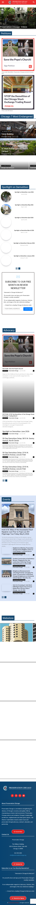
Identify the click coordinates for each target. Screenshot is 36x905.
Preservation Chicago (13, 370)
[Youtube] (23, 795)
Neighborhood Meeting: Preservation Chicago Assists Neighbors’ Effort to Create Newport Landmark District (23, 549)
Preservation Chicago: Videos (13, 27)
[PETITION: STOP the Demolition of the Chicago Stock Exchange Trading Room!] (18, 396)
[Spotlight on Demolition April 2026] (6, 222)
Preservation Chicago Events (8, 526)
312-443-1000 (18, 853)
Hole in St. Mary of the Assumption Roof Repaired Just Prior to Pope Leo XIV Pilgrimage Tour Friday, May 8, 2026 (17, 532)
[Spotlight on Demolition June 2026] (6, 196)
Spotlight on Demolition (15, 187)
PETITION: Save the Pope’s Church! (13, 368)
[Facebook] (12, 795)
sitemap (18, 860)
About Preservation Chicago (11, 803)
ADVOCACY (5, 370)
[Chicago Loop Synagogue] (14, 162)
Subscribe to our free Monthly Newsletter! (15, 868)
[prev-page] (17, 268)
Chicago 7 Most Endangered (17, 116)
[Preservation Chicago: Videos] (18, 18)
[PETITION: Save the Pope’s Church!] (18, 351)
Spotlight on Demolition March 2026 (24, 230)
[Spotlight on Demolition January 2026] (6, 260)
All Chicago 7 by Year (7, 131)
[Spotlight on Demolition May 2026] (6, 209)
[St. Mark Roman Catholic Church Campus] (18, 146)
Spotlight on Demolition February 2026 (24, 243)
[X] (19, 795)
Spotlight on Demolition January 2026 (24, 256)
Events (6, 499)
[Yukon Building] (18, 129)
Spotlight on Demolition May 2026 (24, 205)
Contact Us (5, 834)
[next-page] (19, 268)
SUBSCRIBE (28, 309)
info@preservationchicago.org (18, 855)
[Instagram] (16, 795)
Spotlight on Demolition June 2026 (24, 192)
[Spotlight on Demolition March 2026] (6, 235)
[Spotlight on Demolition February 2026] (6, 247)
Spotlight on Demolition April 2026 (24, 217)
